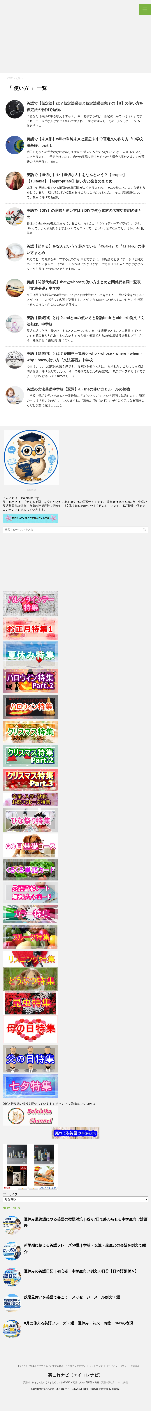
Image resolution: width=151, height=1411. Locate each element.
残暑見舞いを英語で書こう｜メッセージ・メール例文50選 (72, 1297)
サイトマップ (96, 1366)
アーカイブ (10, 1194)
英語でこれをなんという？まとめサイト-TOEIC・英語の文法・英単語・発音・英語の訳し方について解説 (75, 1382)
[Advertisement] (75, 45)
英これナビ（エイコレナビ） (75, 1375)
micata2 (116, 1389)
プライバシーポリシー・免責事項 (123, 1366)
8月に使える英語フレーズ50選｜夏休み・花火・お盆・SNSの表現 (78, 1323)
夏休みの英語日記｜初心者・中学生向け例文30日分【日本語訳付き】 (81, 1271)
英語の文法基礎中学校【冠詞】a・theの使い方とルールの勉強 (78, 389)
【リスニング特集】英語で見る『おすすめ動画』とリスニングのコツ (51, 1366)
